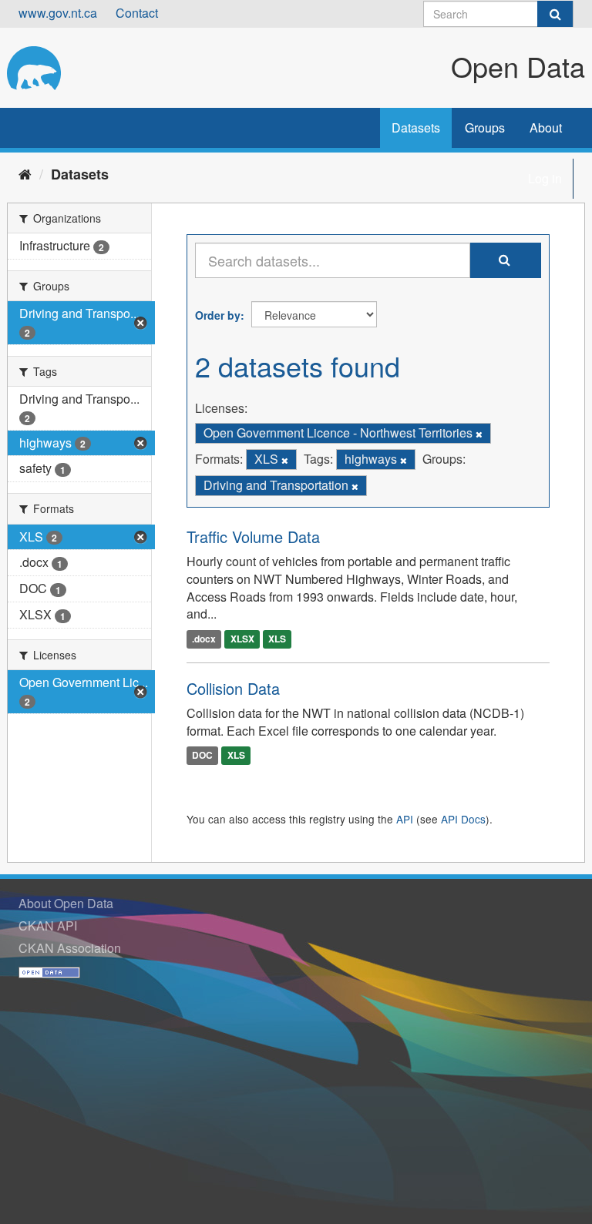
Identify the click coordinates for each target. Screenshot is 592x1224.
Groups (485, 127)
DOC (202, 756)
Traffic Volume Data (253, 536)
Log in (545, 178)
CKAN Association (69, 948)
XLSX (242, 639)
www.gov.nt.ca (57, 13)
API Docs (463, 819)
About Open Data (65, 903)
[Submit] (555, 14)
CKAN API (47, 925)
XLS (277, 639)
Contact (137, 13)
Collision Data (233, 688)
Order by (217, 315)
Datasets (416, 127)
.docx (204, 639)
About (546, 127)
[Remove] (479, 434)
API (404, 819)
